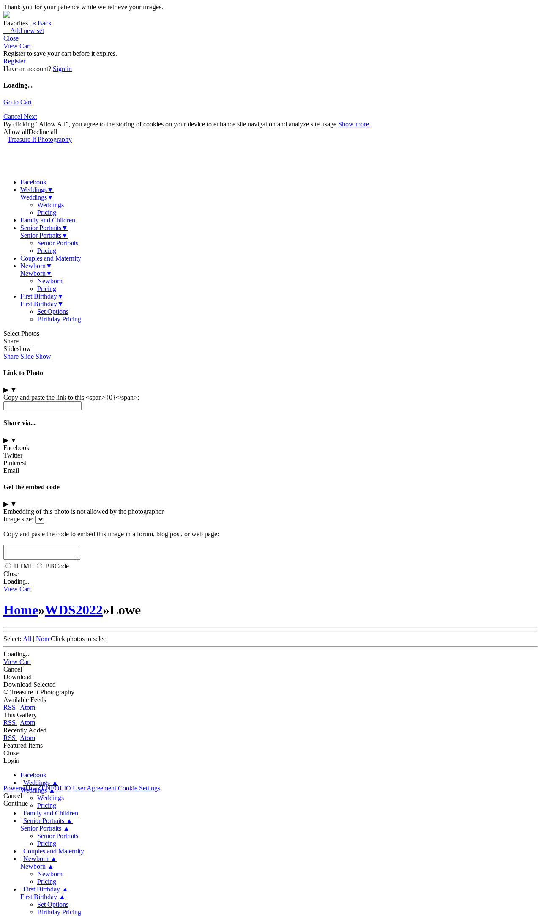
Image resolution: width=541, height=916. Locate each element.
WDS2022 (74, 609)
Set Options (52, 311)
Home (20, 609)
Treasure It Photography (40, 139)
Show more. (354, 124)
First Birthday (42, 296)
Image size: (18, 519)
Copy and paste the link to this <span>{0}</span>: (71, 397)
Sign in (62, 68)
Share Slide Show (27, 356)
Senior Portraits (44, 227)
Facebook (33, 182)
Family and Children (47, 220)
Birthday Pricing (59, 319)
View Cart (17, 45)
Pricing (46, 212)
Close (11, 38)
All (27, 638)
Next (30, 116)
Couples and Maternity (50, 258)
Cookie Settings (139, 788)
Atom (27, 707)
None (43, 638)
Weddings (37, 189)
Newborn (36, 265)
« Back (42, 23)
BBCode (57, 566)
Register (14, 61)
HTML (23, 566)
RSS (10, 707)
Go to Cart (17, 102)
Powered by (37, 788)
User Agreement (94, 788)
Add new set (23, 30)
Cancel (13, 116)
